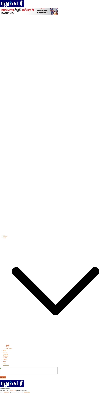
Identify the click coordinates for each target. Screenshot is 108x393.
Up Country (9, 349)
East (7, 347)
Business (5, 356)
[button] (55, 343)
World (4, 350)
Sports (5, 352)
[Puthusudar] (12, 387)
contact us (6, 365)
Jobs (4, 361)
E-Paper (5, 236)
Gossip (5, 358)
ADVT (4, 363)
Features (5, 354)
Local (4, 238)
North (7, 345)
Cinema (5, 359)
